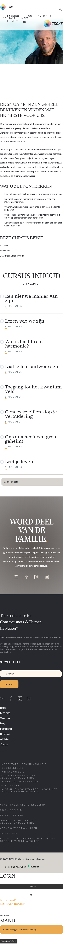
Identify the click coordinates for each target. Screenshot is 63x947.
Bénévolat (5, 734)
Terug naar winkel (8, 941)
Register (4, 903)
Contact (4, 744)
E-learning (5, 712)
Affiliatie (4, 739)
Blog (2, 723)
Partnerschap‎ (6, 728)
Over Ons (5, 718)
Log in (33, 886)
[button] (24, 764)
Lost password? (8, 900)
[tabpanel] (31, 330)
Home (3, 707)
